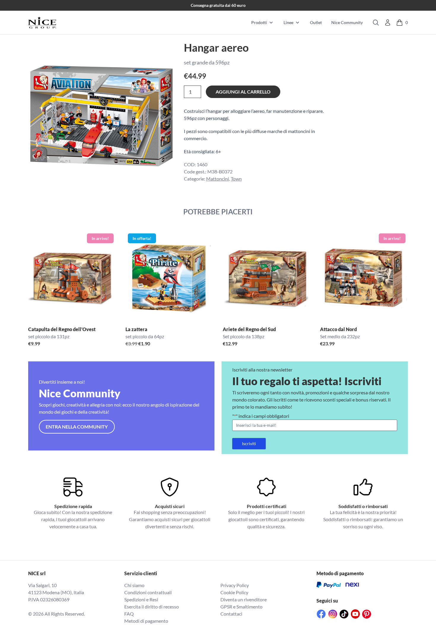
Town (236, 178)
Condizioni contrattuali (148, 592)
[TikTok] (344, 614)
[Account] (387, 22)
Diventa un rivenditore (243, 599)
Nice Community (347, 22)
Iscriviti (249, 443)
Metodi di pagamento (146, 621)
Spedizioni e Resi (141, 599)
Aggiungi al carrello (243, 91)
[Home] (42, 23)
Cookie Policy (234, 592)
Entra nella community (77, 426)
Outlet (316, 22)
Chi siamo (134, 585)
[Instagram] (332, 614)
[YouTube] (355, 614)
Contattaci (231, 613)
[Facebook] (321, 614)
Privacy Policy (234, 585)
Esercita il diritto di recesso (151, 606)
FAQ (129, 613)
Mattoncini (217, 178)
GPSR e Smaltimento (241, 606)
